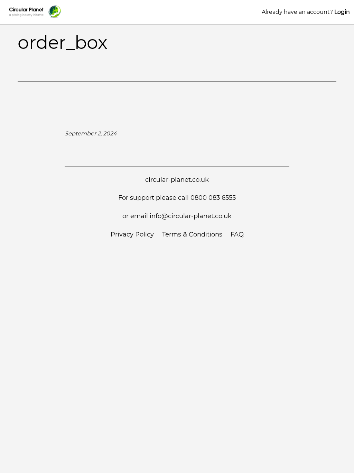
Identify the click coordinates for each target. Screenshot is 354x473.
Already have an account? (306, 12)
